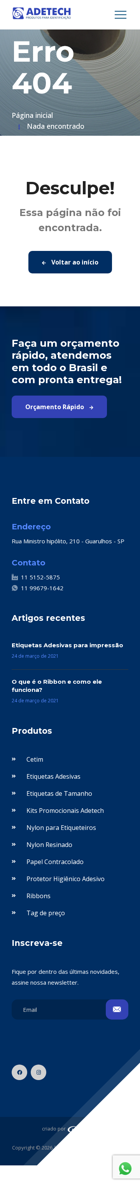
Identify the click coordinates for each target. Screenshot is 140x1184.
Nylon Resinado (49, 844)
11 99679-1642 (42, 588)
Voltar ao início (74, 262)
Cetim (34, 759)
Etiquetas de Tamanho (59, 793)
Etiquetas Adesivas (53, 776)
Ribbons (38, 896)
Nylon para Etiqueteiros (61, 827)
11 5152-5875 (40, 577)
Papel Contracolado (55, 861)
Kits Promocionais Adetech (65, 810)
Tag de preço (45, 913)
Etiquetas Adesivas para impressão (67, 645)
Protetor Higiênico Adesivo (65, 879)
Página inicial (32, 115)
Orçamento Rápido (55, 407)
